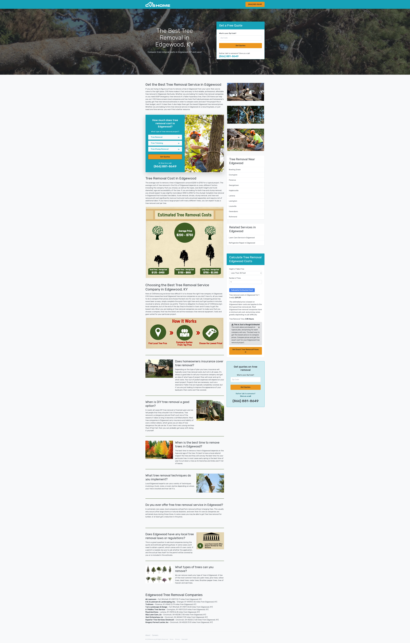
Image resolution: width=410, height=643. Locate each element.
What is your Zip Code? (227, 33)
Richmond (233, 217)
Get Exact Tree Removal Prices (245, 349)
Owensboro (233, 211)
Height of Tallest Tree (236, 269)
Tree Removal (156, 137)
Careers (155, 635)
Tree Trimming (157, 143)
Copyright (185, 639)
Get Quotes (240, 46)
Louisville (232, 206)
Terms (172, 639)
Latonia (232, 196)
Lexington (233, 201)
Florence (232, 180)
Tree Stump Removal (159, 149)
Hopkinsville (233, 191)
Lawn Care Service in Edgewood (242, 238)
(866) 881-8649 (255, 4)
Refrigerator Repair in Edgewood (242, 243)
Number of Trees (235, 278)
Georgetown (234, 185)
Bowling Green (235, 170)
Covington (233, 175)
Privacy (177, 639)
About (147, 635)
